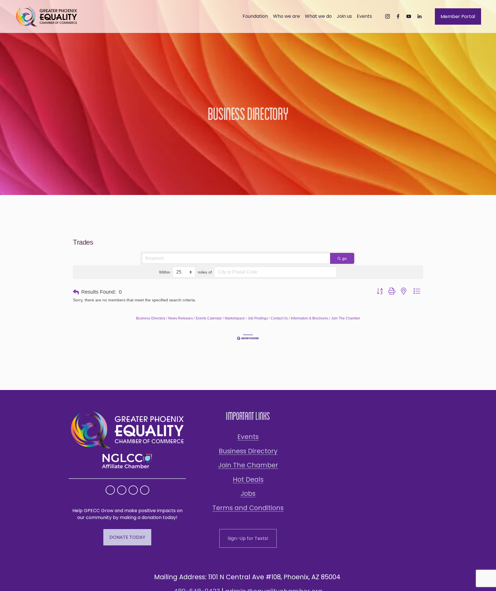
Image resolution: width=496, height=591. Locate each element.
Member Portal (458, 16)
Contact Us (279, 318)
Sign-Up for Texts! (248, 538)
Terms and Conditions (248, 507)
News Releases (180, 318)
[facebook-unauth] (398, 16)
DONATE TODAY (127, 537)
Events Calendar (209, 318)
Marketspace (235, 318)
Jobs (248, 493)
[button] (76, 292)
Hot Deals (248, 479)
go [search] (344, 258)
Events (248, 436)
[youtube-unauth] (409, 16)
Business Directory (150, 318)
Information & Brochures (309, 318)
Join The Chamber (345, 318)
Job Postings (258, 318)
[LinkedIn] (419, 16)
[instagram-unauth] (387, 16)
